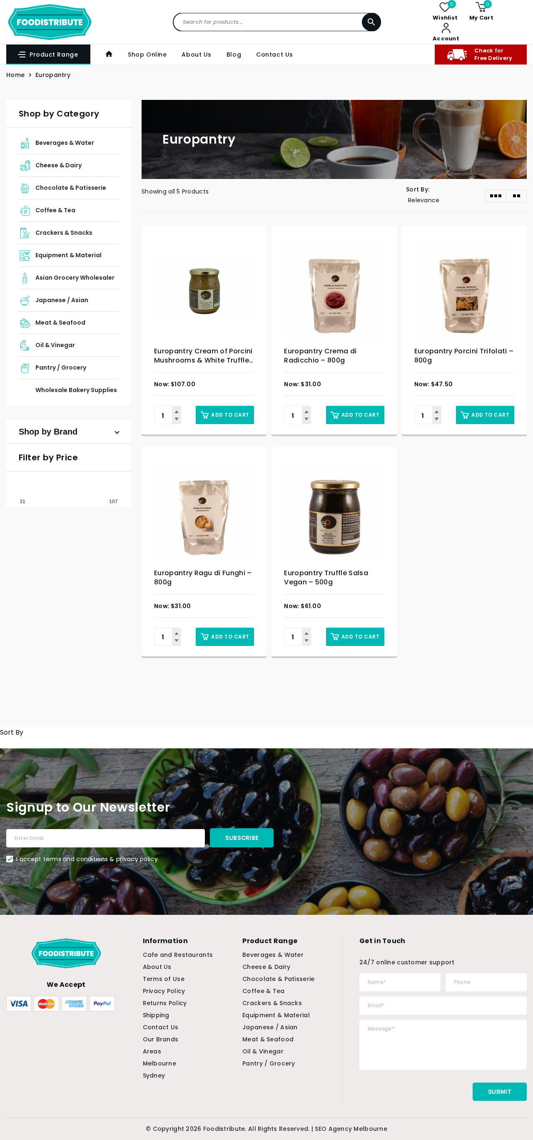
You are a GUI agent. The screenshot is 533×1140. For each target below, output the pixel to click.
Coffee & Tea (55, 210)
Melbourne (160, 1063)
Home (15, 75)
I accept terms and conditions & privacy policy (87, 859)
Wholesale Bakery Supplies (76, 390)
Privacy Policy (164, 991)
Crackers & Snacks (63, 232)
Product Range (54, 54)
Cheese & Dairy (58, 165)
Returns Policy (165, 1003)
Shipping (156, 1015)
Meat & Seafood (60, 322)
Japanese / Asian (61, 300)
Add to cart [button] (230, 414)
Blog (234, 54)
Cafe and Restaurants (178, 955)
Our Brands (161, 1039)
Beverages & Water (64, 143)
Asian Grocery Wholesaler (75, 277)
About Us (196, 54)
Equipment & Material (68, 255)
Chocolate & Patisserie (70, 188)
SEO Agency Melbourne (351, 1129)
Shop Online (147, 54)
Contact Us (274, 54)
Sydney (154, 1075)
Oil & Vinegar (55, 345)
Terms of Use (163, 979)
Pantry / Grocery (60, 367)
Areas (152, 1051)
